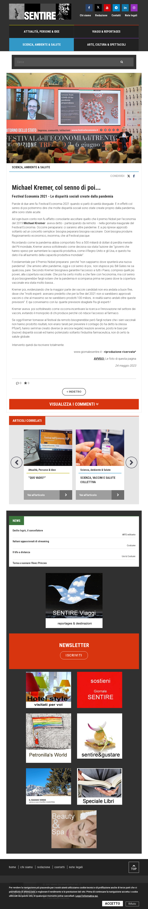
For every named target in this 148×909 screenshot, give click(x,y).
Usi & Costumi (128, 539)
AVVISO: (99, 358)
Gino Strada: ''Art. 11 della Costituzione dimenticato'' (99, 480)
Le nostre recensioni (126, 561)
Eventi (132, 550)
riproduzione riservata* (120, 352)
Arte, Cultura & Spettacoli (106, 44)
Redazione (101, 15)
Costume (131, 528)
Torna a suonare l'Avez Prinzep (30, 546)
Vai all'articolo (36, 495)
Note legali (131, 15)
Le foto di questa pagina (120, 358)
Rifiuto (132, 903)
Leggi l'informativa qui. (86, 896)
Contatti (116, 15)
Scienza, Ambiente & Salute (42, 44)
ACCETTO (112, 903)
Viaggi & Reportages (106, 31)
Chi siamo (85, 15)
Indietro (74, 391)
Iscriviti (74, 655)
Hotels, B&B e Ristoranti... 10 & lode (32, 557)
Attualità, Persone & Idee (41, 31)
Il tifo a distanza (21, 535)
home (12, 867)
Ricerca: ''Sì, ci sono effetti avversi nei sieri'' (47, 480)
